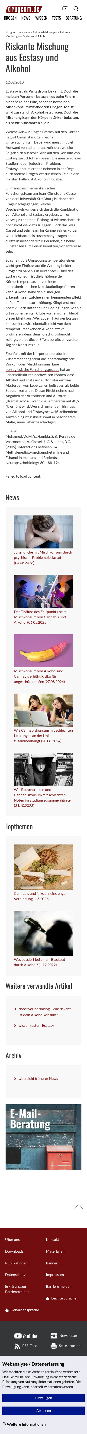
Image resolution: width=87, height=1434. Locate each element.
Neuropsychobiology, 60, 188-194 (33, 462)
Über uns (12, 1239)
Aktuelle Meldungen (45, 32)
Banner (52, 1263)
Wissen (41, 18)
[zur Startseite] (24, 9)
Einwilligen (43, 1398)
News (25, 18)
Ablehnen (43, 1410)
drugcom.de (13, 32)
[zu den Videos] (65, 8)
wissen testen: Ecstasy (36, 1025)
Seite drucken (70, 1345)
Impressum (55, 1274)
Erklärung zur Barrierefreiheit (17, 1289)
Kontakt (52, 1239)
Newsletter (68, 1335)
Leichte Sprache (63, 1298)
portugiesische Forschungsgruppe (32, 369)
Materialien (55, 1251)
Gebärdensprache (24, 1310)
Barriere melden (58, 1286)
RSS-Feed (29, 1345)
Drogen (10, 18)
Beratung (74, 18)
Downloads (14, 1251)
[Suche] (76, 8)
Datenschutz (15, 1274)
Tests (56, 18)
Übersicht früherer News (38, 1078)
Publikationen (16, 1263)
